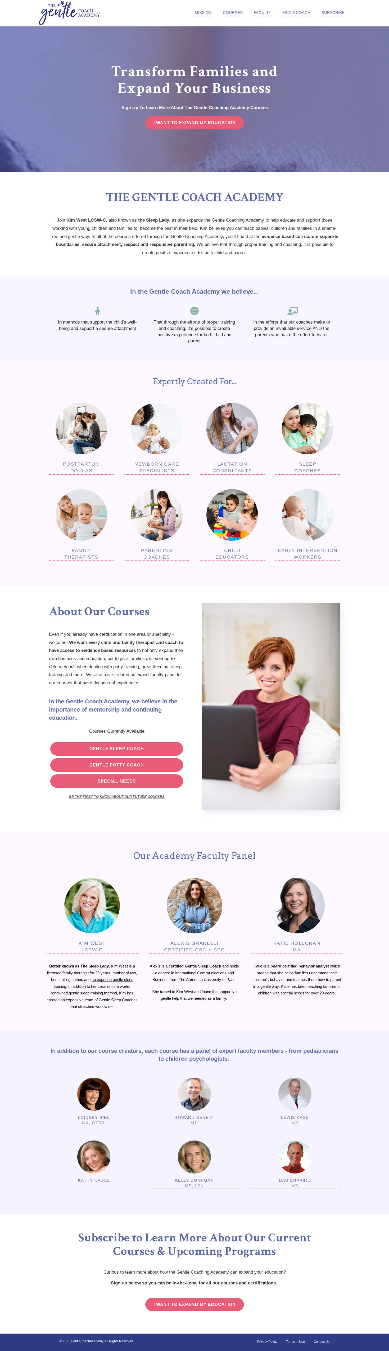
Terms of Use (295, 1342)
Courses (233, 12)
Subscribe (333, 12)
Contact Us (321, 1342)
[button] (194, 122)
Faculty (262, 12)
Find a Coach (296, 12)
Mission (203, 12)
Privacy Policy (267, 1342)
